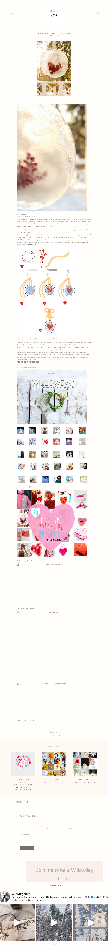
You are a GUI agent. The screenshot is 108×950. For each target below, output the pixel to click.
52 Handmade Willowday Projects (25, 608)
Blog (98, 13)
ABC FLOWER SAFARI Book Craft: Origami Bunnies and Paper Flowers (23, 771)
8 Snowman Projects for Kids (85, 771)
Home (11, 13)
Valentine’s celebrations (23, 224)
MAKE (54, 31)
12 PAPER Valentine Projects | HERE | (27, 720)
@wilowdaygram (54, 888)
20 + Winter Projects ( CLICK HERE (26, 367)
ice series (76, 219)
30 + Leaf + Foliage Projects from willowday (28, 561)
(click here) (26, 487)
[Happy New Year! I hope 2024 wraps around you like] (54, 922)
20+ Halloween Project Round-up (54, 771)
